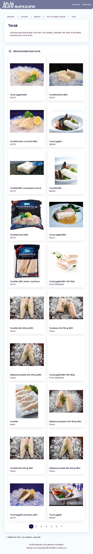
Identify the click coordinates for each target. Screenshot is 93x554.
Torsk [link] (74, 17)
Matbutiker (87, 4)
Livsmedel (76, 4)
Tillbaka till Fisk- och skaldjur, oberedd (22, 537)
